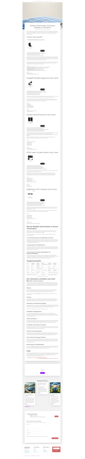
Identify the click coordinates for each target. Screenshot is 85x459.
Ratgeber (47, 1)
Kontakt (51, 1)
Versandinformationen (45, 451)
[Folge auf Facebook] (57, 455)
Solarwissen (28, 455)
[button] (42, 51)
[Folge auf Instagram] (59, 455)
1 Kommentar (48, 29)
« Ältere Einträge (27, 406)
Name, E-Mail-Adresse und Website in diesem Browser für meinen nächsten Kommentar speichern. (37, 436)
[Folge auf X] (58, 455)
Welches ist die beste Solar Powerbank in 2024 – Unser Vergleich (29, 395)
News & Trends (38, 455)
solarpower (37, 29)
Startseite (34, 1)
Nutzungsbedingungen (27, 451)
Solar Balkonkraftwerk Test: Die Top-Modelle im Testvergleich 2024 (42, 384)
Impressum (26, 449)
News (42, 1)
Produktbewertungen (38, 1)
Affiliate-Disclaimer (27, 452)
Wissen (44, 1)
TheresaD (31, 415)
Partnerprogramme (36, 451)
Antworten (56, 416)
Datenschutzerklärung (27, 450)
